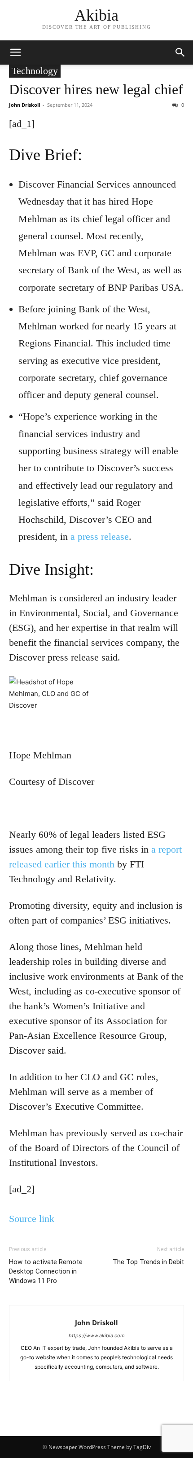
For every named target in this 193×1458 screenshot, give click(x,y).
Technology (35, 70)
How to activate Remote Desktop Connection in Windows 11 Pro (46, 1271)
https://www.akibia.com (97, 1335)
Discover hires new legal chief (96, 89)
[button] (15, 52)
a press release (99, 536)
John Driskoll (24, 104)
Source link (31, 1218)
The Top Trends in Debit (148, 1262)
